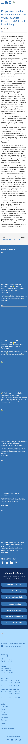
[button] (2, 3)
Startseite (4, 706)
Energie (3, 712)
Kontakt (3, 723)
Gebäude (4, 714)
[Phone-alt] (6, 2)
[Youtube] (7, 562)
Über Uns (4, 720)
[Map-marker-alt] (10, 2)
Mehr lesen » (4, 300)
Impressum (4, 726)
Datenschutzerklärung (7, 728)
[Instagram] (16, 562)
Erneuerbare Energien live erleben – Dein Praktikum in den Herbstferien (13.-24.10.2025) (14, 444)
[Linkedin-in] (11, 562)
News (3, 709)
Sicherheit (4, 717)
